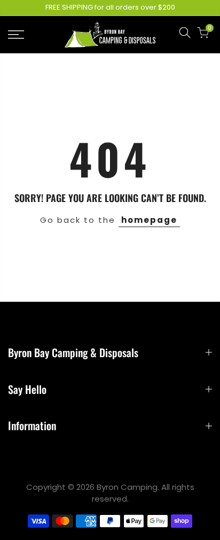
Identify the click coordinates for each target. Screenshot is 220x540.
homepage (149, 219)
